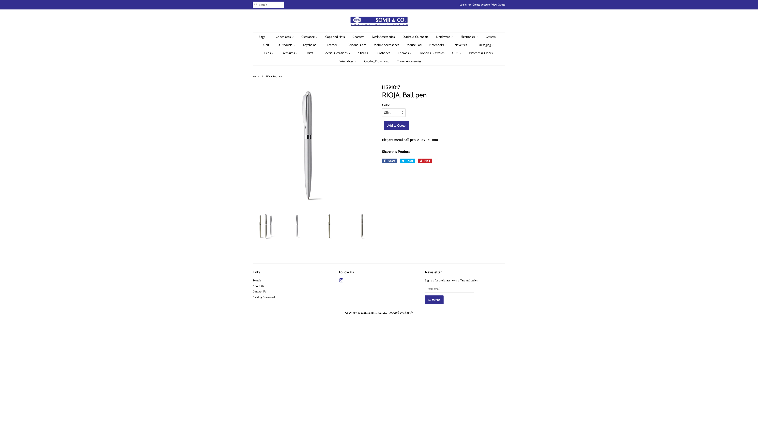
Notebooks (437, 45)
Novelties (461, 45)
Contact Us (259, 291)
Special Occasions (336, 53)
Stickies (363, 53)
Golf (266, 45)
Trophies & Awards (432, 53)
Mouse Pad (414, 45)
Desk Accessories (383, 37)
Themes (404, 53)
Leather (332, 45)
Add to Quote (396, 125)
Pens (268, 53)
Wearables (347, 61)
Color (386, 105)
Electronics (468, 37)
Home (256, 76)
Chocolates (284, 37)
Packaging (485, 45)
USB (455, 53)
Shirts (310, 53)
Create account (481, 4)
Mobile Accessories (386, 45)
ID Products (285, 45)
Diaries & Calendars (415, 37)
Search (257, 280)
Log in (463, 4)
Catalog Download (376, 61)
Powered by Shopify (401, 312)
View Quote (498, 4)
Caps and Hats (335, 37)
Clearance (308, 37)
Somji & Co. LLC (377, 312)
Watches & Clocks (481, 53)
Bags (262, 37)
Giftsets (491, 37)
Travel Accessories (409, 61)
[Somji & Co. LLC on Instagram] (341, 281)
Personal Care (357, 45)
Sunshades (383, 53)
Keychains (310, 45)
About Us (258, 286)
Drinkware (443, 37)
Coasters (358, 37)
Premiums (288, 53)
